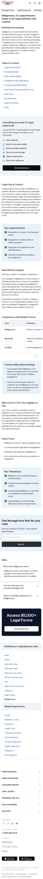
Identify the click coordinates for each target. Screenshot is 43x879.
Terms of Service (21, 874)
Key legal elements (11, 72)
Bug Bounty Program (25, 876)
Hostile (7, 715)
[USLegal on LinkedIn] (12, 823)
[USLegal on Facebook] (8, 823)
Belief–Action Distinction (14, 686)
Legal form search (11, 103)
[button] (39, 3)
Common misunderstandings (15, 85)
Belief (7, 655)
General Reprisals (11, 737)
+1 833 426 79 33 (9, 833)
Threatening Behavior (13, 733)
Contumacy (9, 724)
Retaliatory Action (12, 719)
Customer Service (10, 785)
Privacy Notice (32, 874)
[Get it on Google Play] (27, 858)
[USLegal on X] (3, 823)
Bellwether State (11, 668)
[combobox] (21, 537)
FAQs (6, 107)
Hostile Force (10, 728)
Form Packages (9, 771)
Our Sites (6, 811)
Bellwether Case (11, 664)
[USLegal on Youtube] (17, 823)
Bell (6, 682)
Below (7, 660)
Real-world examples (12, 76)
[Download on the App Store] (9, 858)
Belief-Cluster (10, 695)
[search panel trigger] (30, 3)
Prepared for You (10, 798)
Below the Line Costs (13, 673)
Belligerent (9, 691)
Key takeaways (10, 98)
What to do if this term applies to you (19, 89)
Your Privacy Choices (8, 874)
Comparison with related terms (16, 80)
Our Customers (9, 804)
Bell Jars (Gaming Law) (14, 677)
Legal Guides (8, 791)
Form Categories (10, 778)
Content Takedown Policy (9, 876)
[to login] (35, 3)
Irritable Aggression (12, 746)
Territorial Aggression (13, 742)
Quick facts (8, 94)
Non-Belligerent (11, 755)
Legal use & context (12, 67)
